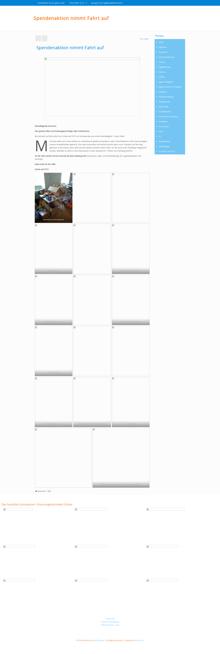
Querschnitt (163, 106)
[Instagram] (181, 3)
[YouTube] (177, 3)
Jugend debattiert (166, 82)
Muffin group (99, 640)
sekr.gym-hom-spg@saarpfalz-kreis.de (106, 3)
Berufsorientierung (166, 57)
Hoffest (162, 77)
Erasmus (162, 72)
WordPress (138, 640)
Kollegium (163, 92)
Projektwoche (164, 101)
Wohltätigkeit (164, 146)
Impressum (110, 618)
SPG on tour (164, 126)
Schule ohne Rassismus (168, 116)
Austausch (163, 52)
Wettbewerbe (164, 141)
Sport (161, 131)
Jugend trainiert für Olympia (170, 87)
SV (160, 136)
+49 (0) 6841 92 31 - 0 (78, 3)
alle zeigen (144, 39)
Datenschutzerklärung (110, 622)
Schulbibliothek (165, 111)
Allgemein (163, 47)
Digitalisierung (164, 67)
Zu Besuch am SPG (167, 151)
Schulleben (163, 121)
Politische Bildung (166, 97)
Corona (162, 62)
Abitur (161, 42)
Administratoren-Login (110, 625)
